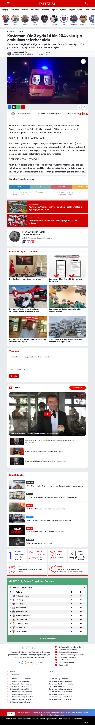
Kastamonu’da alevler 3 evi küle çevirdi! (46, 509)
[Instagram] (28, 242)
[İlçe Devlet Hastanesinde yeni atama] (28, 266)
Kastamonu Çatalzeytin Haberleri (61, 684)
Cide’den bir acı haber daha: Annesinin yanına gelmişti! (41, 557)
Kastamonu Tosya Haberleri (20, 702)
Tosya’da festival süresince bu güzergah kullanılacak (51, 497)
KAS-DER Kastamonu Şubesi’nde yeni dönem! (48, 520)
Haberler (11, 31)
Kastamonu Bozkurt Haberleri (21, 684)
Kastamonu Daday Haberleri (59, 686)
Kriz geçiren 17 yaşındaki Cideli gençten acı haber (61, 557)
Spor (79, 10)
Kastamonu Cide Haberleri (19, 686)
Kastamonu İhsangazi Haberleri (60, 692)
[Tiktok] (36, 662)
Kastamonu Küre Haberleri (58, 694)
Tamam (85, 722)
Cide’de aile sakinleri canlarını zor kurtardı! (31, 570)
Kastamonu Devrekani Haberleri (21, 689)
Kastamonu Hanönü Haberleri (21, 692)
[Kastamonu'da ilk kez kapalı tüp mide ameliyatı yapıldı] (67, 296)
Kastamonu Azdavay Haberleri (60, 681)
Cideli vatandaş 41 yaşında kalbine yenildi (82, 557)
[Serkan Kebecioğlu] (14, 236)
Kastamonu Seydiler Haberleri (21, 699)
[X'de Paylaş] (14, 107)
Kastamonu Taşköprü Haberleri (60, 699)
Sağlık (72, 10)
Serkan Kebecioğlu (31, 234)
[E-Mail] (24, 242)
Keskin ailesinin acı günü (39, 543)
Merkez (45, 10)
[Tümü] (85, 475)
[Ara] (86, 3)
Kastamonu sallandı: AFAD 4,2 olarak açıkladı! (19, 557)
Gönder (14, 376)
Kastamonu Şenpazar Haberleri (60, 697)
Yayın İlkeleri (14, 674)
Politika (24, 10)
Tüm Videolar (77, 387)
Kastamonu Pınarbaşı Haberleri (21, 697)
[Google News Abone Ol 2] (51, 113)
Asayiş (5, 10)
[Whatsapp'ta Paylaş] (18, 107)
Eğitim (63, 10)
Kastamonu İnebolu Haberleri (21, 694)
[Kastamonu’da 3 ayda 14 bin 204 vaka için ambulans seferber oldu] (47, 80)
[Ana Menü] (8, 3)
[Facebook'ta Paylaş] (9, 107)
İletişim (12, 671)
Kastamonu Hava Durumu (68, 649)
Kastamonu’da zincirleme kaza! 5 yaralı (45, 532)
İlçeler (55, 10)
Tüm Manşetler (64, 660)
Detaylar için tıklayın (47, 639)
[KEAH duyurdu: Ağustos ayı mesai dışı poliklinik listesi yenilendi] (67, 327)
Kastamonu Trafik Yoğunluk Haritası (72, 655)
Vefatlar (30, 540)
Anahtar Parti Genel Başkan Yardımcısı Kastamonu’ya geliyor (55, 486)
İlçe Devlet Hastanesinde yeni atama (25, 279)
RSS (12, 714)
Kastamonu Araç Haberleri (19, 681)
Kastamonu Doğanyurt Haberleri (61, 689)
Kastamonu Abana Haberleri (20, 679)
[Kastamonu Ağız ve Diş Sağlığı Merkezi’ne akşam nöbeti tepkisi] (28, 327)
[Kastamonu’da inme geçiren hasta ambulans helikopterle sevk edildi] (28, 296)
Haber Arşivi (63, 665)
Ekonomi (35, 10)
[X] (24, 662)
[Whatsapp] (41, 662)
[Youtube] (33, 242)
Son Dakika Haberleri (66, 662)
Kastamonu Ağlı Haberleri (58, 679)
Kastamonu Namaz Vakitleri (69, 652)
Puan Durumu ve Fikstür (67, 657)
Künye (51, 671)
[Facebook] (20, 662)
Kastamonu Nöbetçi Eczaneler (70, 647)
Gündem (15, 10)
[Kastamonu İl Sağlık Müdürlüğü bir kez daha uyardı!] (67, 266)
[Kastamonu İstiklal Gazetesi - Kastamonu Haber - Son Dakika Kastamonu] (47, 3)
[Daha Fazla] (23, 107)
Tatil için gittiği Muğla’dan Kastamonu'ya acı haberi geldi (70, 570)
